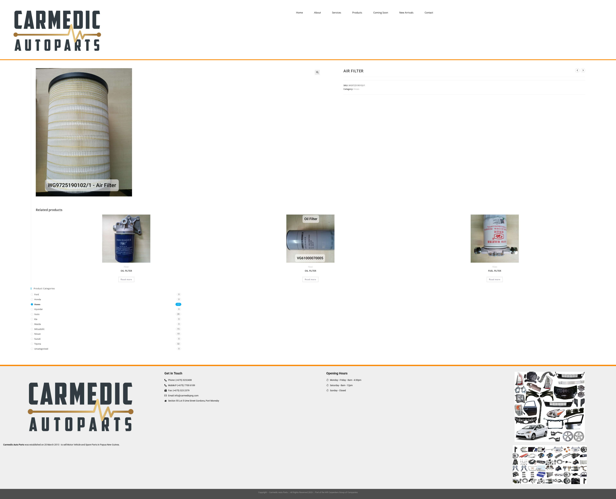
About (317, 12)
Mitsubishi (39, 329)
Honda (37, 299)
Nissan (37, 333)
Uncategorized (41, 348)
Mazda (37, 324)
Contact (429, 12)
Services (336, 12)
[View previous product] (577, 70)
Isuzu (36, 314)
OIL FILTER (126, 270)
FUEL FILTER (494, 270)
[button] (317, 72)
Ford (36, 294)
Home (299, 12)
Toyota (37, 343)
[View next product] (583, 70)
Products (357, 12)
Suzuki (37, 338)
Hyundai (38, 309)
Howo (356, 89)
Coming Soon (380, 12)
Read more (126, 279)
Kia (35, 319)
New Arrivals (406, 12)
